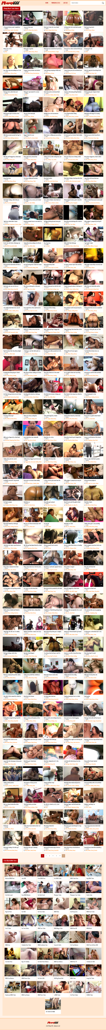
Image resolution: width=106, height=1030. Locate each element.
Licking (49, 30)
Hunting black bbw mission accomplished (93, 307)
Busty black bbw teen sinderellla (31, 437)
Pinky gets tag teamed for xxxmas (31, 92)
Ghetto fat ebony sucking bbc (30, 415)
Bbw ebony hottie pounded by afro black (53, 588)
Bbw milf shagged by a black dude (71, 588)
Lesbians (17, 116)
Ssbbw (49, 526)
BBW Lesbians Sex (42, 945)
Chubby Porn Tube (26, 945)
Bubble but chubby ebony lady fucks (32, 329)
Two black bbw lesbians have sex (91, 351)
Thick (34, 181)
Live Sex (65, 3)
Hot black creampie (8, 502)
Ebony (9, 30)
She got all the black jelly (29, 113)
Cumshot (7, 310)
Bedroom (15, 742)
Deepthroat (98, 721)
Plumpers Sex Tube (75, 895)
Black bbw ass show (68, 523)
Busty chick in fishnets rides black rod (52, 200)
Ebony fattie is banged (69, 566)
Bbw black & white (48, 178)
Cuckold (78, 181)
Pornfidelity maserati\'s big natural (11, 480)
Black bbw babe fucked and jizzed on (72, 782)
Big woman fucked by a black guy (11, 523)
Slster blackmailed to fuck (90, 394)
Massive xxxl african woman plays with (32, 523)
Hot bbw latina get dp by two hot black (12, 394)
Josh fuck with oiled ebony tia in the (72, 761)
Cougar (57, 51)
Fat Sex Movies (74, 945)
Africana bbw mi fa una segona (70, 351)
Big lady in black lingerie (29, 653)
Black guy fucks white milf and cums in (92, 718)
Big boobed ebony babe (49, 264)
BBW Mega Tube (58, 928)
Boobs (98, 116)
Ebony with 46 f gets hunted (90, 761)
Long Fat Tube (90, 978)
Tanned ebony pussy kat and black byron (73, 70)
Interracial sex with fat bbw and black (92, 372)
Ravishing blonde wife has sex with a (12, 329)
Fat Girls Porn (8, 962)
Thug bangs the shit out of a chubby (12, 631)
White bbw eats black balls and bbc (92, 286)
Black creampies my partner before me (92, 545)
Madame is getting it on (89, 804)
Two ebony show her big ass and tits (52, 653)
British (87, 95)
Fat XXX (24, 912)
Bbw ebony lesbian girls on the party (32, 286)
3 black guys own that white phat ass (32, 351)
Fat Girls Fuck (41, 895)
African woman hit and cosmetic (51, 545)
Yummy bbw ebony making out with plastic (33, 243)
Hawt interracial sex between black (52, 92)
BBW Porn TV (73, 962)
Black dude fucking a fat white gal (11, 847)
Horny (46, 30)
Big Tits (27, 30)
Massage (67, 764)
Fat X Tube (8, 928)
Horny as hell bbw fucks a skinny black (32, 610)
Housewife (11, 246)
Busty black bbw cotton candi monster (32, 307)
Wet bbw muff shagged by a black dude (12, 156)
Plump (36, 332)
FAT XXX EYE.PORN (50, 1012)
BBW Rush (89, 928)
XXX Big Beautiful (58, 978)
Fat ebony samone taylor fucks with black (73, 264)
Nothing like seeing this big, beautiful (12, 718)
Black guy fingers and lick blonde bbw (72, 804)
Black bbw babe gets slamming (30, 847)
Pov (8, 203)
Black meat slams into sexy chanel (51, 27)
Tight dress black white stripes (10, 221)
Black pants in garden (28, 48)
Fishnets (53, 203)
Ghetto (35, 30)
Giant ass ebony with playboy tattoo (32, 718)
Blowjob (29, 418)
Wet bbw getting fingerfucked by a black (33, 545)
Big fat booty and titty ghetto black (72, 502)
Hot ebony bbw (67, 459)
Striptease (91, 116)
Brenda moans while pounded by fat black (53, 351)
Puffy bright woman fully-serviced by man (93, 264)
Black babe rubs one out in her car (11, 286)
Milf (46, 51)
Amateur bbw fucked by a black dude (72, 415)
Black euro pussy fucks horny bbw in (92, 135)
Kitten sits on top (8, 48)
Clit (72, 73)
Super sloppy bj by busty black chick (92, 825)
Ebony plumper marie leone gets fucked (32, 739)
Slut (96, 73)
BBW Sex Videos (58, 962)
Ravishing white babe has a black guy (32, 394)
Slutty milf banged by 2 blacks (50, 415)
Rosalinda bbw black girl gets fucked (12, 372)
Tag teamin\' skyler (88, 243)
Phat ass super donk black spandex (92, 459)
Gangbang (90, 440)
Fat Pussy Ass (73, 912)
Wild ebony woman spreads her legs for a (13, 135)
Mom (33, 30)
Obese (14, 181)
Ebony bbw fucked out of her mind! (51, 372)
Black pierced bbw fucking (49, 307)
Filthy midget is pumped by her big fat (92, 221)
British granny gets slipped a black (92, 92)
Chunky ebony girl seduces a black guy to (73, 286)
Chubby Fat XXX (91, 962)
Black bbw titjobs (88, 502)
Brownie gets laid (88, 48)
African (72, 30)
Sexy (58, 289)
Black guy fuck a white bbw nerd (11, 92)
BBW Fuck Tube (90, 912)
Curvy (87, 332)
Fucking (77, 51)
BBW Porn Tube (42, 995)
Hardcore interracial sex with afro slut (52, 286)
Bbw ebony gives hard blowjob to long (72, 825)
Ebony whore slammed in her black (11, 566)
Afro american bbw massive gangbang (92, 610)
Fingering (12, 440)
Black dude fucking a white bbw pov (11, 200)
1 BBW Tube (57, 995)
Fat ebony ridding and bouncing (30, 178)
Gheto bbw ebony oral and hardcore (72, 847)
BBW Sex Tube (41, 928)
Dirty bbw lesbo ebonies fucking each (52, 394)
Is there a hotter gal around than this (52, 480)
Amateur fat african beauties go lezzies (73, 631)
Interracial (49, 51)
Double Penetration (11, 397)
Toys (53, 159)
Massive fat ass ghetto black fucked (92, 415)
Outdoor (98, 203)
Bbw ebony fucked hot (49, 825)
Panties (26, 51)
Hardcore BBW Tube (10, 995)
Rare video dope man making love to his (12, 70)
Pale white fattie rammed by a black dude (13, 696)
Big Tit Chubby (25, 962)
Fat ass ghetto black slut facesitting (72, 372)
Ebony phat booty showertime (30, 156)
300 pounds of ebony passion (30, 782)
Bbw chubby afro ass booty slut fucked (32, 200)
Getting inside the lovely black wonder (72, 27)
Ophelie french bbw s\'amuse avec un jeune (33, 631)
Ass (26, 159)
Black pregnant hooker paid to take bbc (73, 200)
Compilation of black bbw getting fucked (53, 610)
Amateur (7, 116)
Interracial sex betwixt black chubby (32, 480)
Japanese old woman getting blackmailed (73, 92)
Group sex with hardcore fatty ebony (92, 437)
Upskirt (87, 699)
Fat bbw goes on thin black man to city (92, 631)
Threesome (90, 138)
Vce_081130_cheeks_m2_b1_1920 (51, 804)
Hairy (46, 159)
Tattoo (34, 721)
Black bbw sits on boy (49, 437)
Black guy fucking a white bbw (10, 653)
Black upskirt (87, 696)
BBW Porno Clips (26, 978)
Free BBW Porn (41, 878)
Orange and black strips (49, 782)
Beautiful (16, 289)
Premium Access (56, 3)
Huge (36, 656)
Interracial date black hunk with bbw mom (13, 264)
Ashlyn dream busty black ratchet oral (32, 825)
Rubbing (12, 138)
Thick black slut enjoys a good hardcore (12, 545)
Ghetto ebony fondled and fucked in (11, 610)
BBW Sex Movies (9, 978)
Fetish (87, 73)
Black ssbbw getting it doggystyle (51, 329)
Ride (76, 677)
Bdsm (73, 95)
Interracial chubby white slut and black (92, 782)
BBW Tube (73, 978)
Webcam (9, 418)
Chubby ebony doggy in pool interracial (32, 459)
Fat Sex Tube (41, 912)
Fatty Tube (89, 895)
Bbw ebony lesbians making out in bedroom (33, 372)
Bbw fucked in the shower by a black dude (73, 394)
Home (46, 3)
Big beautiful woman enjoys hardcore (52, 847)
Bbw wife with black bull (89, 566)
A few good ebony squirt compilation (12, 27)
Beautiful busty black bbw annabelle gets (93, 847)
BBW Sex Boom (25, 995)
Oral (36, 418)
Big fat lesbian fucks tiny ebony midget (12, 351)
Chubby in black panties (9, 782)
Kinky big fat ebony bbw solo (90, 674)
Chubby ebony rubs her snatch (10, 459)
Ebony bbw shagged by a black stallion (92, 156)
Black (6, 30)
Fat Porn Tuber (74, 995)
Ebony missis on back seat (90, 588)
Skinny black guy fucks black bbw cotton (73, 329)
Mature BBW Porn (9, 878)
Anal (30, 203)
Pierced (55, 310)
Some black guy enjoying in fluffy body (52, 70)
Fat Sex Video (25, 928)
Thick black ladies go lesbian (30, 804)
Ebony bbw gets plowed (49, 502)
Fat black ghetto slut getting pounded (12, 588)
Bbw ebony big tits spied (90, 653)
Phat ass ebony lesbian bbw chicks (11, 804)
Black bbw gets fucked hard (30, 761)
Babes (87, 116)
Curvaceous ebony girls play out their (92, 329)
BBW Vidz (56, 912)
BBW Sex (7, 945)
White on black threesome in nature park (93, 200)
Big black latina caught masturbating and (73, 739)
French (28, 634)
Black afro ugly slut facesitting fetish (92, 70)
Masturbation (36, 73)
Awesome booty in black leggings (71, 718)
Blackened (6, 825)
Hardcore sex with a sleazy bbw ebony (72, 653)
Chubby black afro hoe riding (70, 674)
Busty (95, 116)
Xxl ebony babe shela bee (49, 696)
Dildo (55, 159)
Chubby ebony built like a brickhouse (32, 674)
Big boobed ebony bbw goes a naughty (52, 631)
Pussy (74, 73)
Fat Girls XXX (41, 978)
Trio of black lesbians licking (70, 113)
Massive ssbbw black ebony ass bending (73, 545)
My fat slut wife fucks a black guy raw (12, 243)
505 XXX (24, 878)
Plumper (69, 310)
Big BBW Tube (90, 878)
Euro (96, 95)
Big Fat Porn (8, 912)
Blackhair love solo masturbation (51, 113)
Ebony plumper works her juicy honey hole (73, 307)
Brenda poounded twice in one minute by (33, 221)
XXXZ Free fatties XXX (92, 945)
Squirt (12, 30)
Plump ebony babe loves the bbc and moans (33, 566)
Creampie (7, 505)
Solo (26, 73)
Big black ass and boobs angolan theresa (53, 566)
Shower (28, 159)
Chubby (51, 95)
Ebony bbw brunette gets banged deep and (73, 437)
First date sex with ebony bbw (30, 588)
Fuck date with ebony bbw (50, 459)
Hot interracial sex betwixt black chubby (73, 135)
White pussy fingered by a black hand (12, 437)
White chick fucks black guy (70, 243)
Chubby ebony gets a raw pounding (92, 523)
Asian (70, 95)
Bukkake (77, 785)
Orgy (98, 138)
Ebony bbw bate (7, 178)
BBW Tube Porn (74, 878)
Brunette (47, 116)
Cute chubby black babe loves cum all (12, 307)
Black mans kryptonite (89, 27)
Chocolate (16, 30)
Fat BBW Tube (57, 878)
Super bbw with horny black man (91, 178)
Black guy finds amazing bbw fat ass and (73, 610)
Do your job (46, 523)
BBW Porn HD (73, 928)
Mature (53, 51)
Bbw (6, 95)
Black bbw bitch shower (29, 696)
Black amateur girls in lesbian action (11, 113)
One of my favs (47, 243)
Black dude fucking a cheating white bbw (73, 178)
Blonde (6, 332)
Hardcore (17, 138)
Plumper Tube (57, 895)
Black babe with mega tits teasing (92, 113)
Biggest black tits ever (29, 135)
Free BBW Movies (26, 895)
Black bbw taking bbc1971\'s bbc (51, 761)
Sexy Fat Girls (57, 945)
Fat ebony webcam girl (8, 415)
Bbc (72, 203)
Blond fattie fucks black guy (50, 739)
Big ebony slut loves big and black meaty (93, 739)
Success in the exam (28, 27)
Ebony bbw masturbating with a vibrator (73, 221)
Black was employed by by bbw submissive (13, 674)
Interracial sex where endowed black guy (73, 48)
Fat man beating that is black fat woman (33, 264)
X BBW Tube (90, 995)
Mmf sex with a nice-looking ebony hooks (53, 718)
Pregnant (75, 203)
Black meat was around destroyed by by (53, 48)
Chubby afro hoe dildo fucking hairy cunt (52, 156)
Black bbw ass (27, 502)
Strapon (96, 246)
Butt (34, 526)
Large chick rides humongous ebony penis (13, 761)
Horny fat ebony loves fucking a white (72, 156)
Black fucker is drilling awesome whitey (52, 135)
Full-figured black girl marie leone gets (52, 221)
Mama (15, 73)
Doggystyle (50, 332)
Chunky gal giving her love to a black (72, 696)
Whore (92, 246)
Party (31, 289)
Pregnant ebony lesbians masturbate (32, 70)
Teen (28, 440)
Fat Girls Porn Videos (43, 962)
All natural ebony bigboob (90, 480)
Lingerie (27, 656)
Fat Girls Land (9, 895)
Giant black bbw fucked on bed (10, 739)
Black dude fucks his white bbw (51, 674)
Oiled (77, 764)
